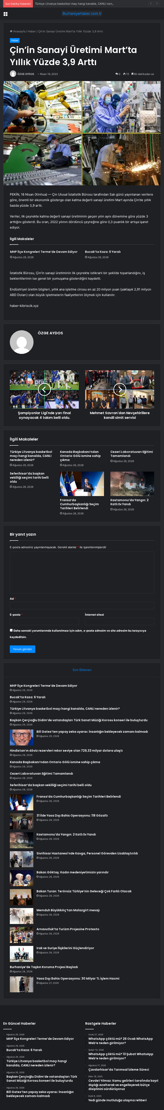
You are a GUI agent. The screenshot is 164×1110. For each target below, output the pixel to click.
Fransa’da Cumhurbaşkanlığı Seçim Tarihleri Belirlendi (79, 504)
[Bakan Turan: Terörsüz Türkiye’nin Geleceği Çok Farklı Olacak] (21, 897)
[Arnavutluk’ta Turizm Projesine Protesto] (21, 935)
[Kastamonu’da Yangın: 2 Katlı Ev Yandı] (132, 484)
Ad (13, 598)
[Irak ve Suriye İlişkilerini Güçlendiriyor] (21, 954)
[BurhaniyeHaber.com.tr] (82, 13)
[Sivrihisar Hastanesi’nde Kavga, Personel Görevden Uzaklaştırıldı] (21, 859)
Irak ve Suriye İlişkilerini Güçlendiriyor (65, 948)
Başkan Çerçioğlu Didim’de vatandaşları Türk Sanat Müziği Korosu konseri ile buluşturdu (79, 720)
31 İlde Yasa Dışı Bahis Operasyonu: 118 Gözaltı (72, 815)
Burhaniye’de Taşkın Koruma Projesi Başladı (44, 967)
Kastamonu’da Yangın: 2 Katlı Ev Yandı (129, 502)
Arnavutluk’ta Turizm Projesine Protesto (68, 929)
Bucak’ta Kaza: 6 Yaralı (103, 252)
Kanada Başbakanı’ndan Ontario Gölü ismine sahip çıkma (80, 456)
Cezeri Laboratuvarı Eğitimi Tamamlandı (131, 454)
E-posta (16, 614)
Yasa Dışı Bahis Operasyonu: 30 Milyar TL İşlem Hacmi (78, 978)
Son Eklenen (82, 670)
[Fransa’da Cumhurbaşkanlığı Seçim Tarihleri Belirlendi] (82, 484)
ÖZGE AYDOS (26, 74)
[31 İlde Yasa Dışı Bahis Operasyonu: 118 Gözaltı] (21, 821)
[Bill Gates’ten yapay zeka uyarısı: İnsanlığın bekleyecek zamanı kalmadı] (21, 737)
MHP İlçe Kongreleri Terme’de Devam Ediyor (44, 252)
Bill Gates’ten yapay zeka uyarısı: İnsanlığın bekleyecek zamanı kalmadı (92, 732)
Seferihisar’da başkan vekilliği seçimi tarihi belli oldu (29, 477)
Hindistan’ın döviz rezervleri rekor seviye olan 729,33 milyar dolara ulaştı (66, 750)
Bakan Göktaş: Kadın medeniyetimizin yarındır (73, 872)
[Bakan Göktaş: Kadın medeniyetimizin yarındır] (21, 878)
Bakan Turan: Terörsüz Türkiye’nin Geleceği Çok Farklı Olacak (84, 891)
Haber (32, 31)
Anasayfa (18, 31)
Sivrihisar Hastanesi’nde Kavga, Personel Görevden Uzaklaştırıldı (87, 853)
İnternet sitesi (94, 614)
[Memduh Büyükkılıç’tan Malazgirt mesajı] (21, 916)
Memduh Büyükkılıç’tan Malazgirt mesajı (68, 910)
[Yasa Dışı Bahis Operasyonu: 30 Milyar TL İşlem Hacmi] (21, 984)
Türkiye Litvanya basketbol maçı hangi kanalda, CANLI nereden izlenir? (81, 3)
